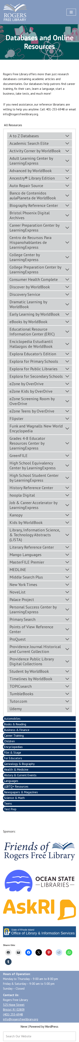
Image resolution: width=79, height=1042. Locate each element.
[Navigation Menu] (71, 12)
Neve (24, 1026)
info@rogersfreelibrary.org (20, 1019)
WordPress (51, 1026)
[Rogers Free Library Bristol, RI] (15, 12)
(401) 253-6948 (13, 1014)
